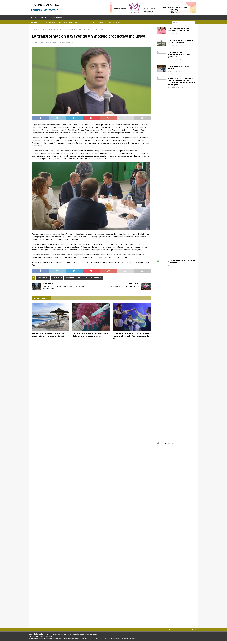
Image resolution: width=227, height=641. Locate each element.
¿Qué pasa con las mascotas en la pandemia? (181, 261)
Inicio (33, 18)
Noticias (44, 18)
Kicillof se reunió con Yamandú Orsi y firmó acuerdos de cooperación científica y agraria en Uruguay (181, 81)
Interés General (65, 43)
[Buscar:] (183, 22)
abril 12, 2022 (39, 43)
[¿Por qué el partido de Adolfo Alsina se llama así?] (161, 42)
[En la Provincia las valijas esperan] (161, 68)
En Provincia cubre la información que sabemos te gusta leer (180, 54)
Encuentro (57, 278)
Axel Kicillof (43, 278)
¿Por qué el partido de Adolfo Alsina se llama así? (180, 41)
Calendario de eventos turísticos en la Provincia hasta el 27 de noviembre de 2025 (131, 336)
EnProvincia (51, 43)
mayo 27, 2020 (174, 265)
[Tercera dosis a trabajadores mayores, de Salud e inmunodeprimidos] (91, 317)
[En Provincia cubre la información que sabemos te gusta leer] (161, 54)
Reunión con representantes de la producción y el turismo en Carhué (48, 334)
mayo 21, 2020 (174, 45)
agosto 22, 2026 (174, 87)
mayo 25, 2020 (174, 33)
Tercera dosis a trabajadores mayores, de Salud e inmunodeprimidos (90, 334)
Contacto (57, 18)
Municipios (82, 278)
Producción (96, 278)
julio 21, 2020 (174, 71)
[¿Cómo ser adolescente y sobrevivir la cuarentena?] (161, 30)
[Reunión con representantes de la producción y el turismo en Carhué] (51, 317)
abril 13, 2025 (174, 59)
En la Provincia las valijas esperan (178, 67)
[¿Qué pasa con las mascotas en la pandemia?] (161, 348)
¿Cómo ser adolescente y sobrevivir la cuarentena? (179, 29)
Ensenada (70, 278)
